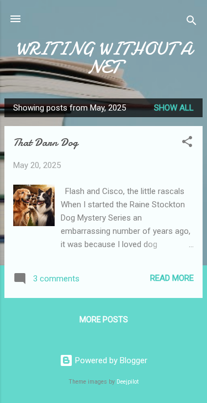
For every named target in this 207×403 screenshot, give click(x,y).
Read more (172, 278)
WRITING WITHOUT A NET (103, 58)
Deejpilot (127, 381)
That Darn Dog (45, 142)
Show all (174, 108)
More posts (103, 319)
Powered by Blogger (110, 360)
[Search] (191, 22)
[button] (187, 143)
